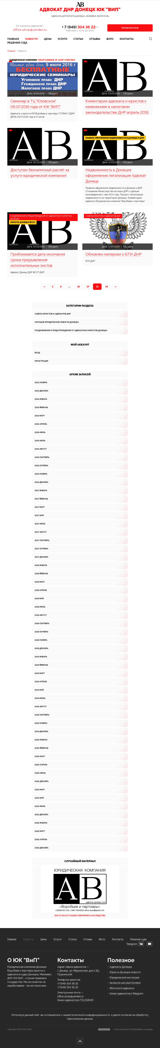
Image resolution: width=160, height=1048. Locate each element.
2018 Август (41, 615)
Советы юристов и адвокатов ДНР (53, 314)
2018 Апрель (41, 590)
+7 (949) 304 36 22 (67, 983)
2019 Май (39, 690)
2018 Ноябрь (41, 640)
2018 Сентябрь (42, 623)
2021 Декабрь (41, 814)
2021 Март (40, 790)
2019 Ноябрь (41, 723)
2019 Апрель (41, 682)
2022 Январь (41, 823)
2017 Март (40, 507)
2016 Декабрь (41, 482)
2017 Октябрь (41, 549)
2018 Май (39, 598)
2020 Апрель (41, 765)
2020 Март (40, 756)
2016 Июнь (40, 432)
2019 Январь (41, 657)
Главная (11, 51)
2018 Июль (40, 607)
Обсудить (53, 93)
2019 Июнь (40, 698)
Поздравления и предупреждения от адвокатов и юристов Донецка (71, 330)
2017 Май (39, 515)
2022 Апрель (41, 839)
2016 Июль (40, 441)
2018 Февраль (41, 574)
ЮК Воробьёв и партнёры (141, 1029)
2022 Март (40, 831)
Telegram (131, 943)
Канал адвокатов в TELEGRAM (75, 1000)
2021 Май (39, 798)
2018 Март (40, 582)
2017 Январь (41, 490)
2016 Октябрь (41, 466)
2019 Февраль (41, 665)
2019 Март (40, 673)
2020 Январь (41, 740)
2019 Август (41, 706)
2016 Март (40, 416)
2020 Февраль (41, 748)
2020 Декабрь (41, 781)
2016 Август (41, 449)
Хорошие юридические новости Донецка (57, 322)
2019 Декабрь (41, 731)
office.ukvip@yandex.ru (30, 29)
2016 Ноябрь (41, 474)
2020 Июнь (40, 773)
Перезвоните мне (129, 28)
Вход (37, 353)
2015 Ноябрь (41, 382)
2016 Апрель (41, 424)
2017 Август (41, 532)
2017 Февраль (41, 499)
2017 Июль (40, 524)
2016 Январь (41, 399)
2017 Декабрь (41, 557)
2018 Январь (41, 565)
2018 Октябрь (41, 632)
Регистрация (41, 361)
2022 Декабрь (41, 848)
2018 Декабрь (41, 648)
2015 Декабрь (41, 391)
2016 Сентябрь (42, 457)
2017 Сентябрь (42, 540)
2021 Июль (40, 806)
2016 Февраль (41, 407)
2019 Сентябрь (42, 715)
